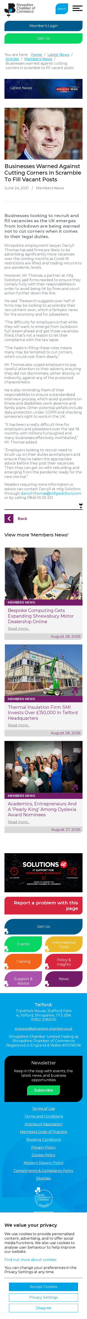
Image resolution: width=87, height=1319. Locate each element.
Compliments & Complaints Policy (43, 1171)
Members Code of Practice (43, 1132)
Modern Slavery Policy (44, 1163)
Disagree (43, 1308)
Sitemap (43, 1178)
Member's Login (43, 26)
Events (23, 944)
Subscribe (43, 1090)
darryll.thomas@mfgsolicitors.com (51, 493)
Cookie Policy (43, 1155)
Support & (23, 981)
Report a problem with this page (46, 905)
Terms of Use (43, 1108)
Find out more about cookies (30, 1260)
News (64, 979)
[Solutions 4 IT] (43, 872)
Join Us (43, 38)
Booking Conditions (43, 1140)
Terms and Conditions (43, 1116)
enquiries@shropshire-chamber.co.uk (43, 1029)
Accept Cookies (43, 1287)
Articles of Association (43, 1124)
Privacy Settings (43, 1297)
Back (22, 519)
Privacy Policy (43, 1147)
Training (23, 961)
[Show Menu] (77, 8)
